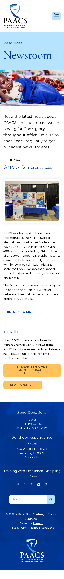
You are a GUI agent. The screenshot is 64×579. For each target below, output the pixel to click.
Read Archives (23, 385)
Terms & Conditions (42, 527)
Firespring (38, 523)
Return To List (19, 311)
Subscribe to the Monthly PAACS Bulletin (32, 370)
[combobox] (28, 499)
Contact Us (32, 457)
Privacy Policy (18, 527)
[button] (56, 16)
